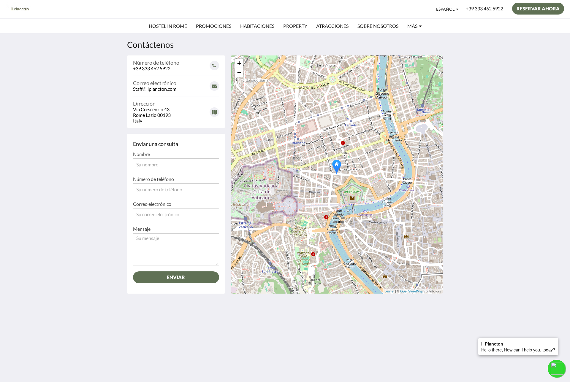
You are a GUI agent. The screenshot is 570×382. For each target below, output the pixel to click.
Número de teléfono (153, 179)
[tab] (259, 310)
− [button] (239, 72)
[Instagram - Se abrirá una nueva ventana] (431, 323)
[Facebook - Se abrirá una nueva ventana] (415, 323)
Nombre (141, 154)
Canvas (429, 364)
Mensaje (142, 229)
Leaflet (389, 291)
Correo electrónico (152, 204)
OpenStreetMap (411, 291)
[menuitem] (168, 26)
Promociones (249, 319)
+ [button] (239, 63)
